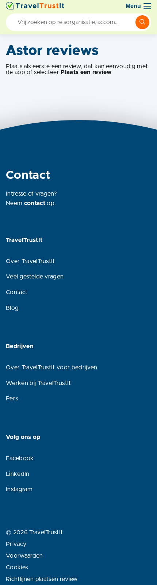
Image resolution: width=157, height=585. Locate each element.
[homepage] (35, 6)
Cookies (17, 567)
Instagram (19, 489)
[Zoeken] (142, 22)
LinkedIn (18, 474)
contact (34, 203)
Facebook (20, 458)
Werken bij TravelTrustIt (38, 383)
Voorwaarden (24, 556)
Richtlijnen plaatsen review (42, 579)
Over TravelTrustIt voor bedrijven (51, 367)
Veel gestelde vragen (35, 277)
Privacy (16, 544)
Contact (16, 292)
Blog (12, 308)
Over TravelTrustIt (30, 261)
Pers (12, 398)
